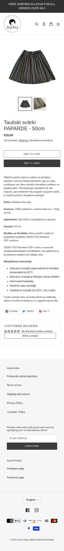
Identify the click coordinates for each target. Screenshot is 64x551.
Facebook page (15, 477)
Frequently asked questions (22, 376)
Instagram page (15, 468)
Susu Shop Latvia (26, 540)
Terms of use (14, 385)
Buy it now (31, 163)
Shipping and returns (18, 394)
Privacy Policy (15, 402)
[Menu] (58, 24)
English (30, 499)
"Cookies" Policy (16, 412)
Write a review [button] (30, 335)
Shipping (23, 140)
